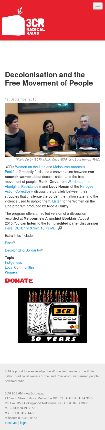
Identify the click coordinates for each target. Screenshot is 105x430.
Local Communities (19, 267)
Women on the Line (30, 166)
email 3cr (11, 422)
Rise (10, 242)
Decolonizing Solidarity (24, 250)
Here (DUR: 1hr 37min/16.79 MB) (31, 228)
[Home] (23, 20)
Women (11, 272)
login (23, 422)
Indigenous (13, 262)
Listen (57, 201)
